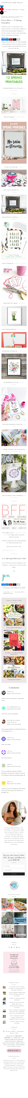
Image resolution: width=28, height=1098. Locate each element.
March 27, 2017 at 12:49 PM (14, 724)
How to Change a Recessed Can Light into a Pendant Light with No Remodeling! (17, 1012)
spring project (14, 588)
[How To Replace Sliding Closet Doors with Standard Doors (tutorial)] (20, 931)
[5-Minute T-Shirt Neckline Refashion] (7, 918)
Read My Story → (14, 1050)
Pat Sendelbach (12, 707)
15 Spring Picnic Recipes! (14, 679)
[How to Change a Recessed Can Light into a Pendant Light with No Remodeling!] (7, 931)
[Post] (14, 39)
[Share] (3, 39)
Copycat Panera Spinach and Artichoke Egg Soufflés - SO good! (17, 994)
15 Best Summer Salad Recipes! (14, 627)
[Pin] (10, 39)
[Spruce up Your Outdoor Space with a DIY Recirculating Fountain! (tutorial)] (20, 918)
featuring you (11, 16)
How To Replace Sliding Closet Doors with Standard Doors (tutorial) (17, 1017)
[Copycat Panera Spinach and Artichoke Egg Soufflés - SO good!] (20, 904)
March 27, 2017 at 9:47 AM (13, 739)
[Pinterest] (14, 947)
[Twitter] (12, 947)
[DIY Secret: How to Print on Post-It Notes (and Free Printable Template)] (7, 904)
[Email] (18, 39)
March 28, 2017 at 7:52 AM (13, 709)
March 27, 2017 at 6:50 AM (13, 753)
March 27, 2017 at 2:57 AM (13, 766)
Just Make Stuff (21, 351)
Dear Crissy (20, 167)
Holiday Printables (21, 329)
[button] (26, 3)
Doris (9, 691)
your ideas (8, 9)
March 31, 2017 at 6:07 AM (13, 693)
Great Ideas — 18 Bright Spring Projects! (8, 592)
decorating (4, 16)
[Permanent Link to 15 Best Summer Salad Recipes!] (14, 625)
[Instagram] (17, 947)
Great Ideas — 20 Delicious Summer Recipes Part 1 (14, 653)
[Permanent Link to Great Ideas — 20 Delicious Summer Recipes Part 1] (14, 650)
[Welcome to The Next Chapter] (14, 1032)
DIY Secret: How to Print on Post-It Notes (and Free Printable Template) (17, 988)
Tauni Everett (21, 303)
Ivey (8, 751)
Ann (8, 764)
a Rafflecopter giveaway (8, 550)
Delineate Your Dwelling (19, 263)
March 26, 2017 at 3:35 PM (14, 783)
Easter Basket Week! (19, 592)
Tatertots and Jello (12, 2)
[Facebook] (9, 947)
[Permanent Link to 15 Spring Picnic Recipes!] (14, 677)
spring (17, 16)
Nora (8, 781)
